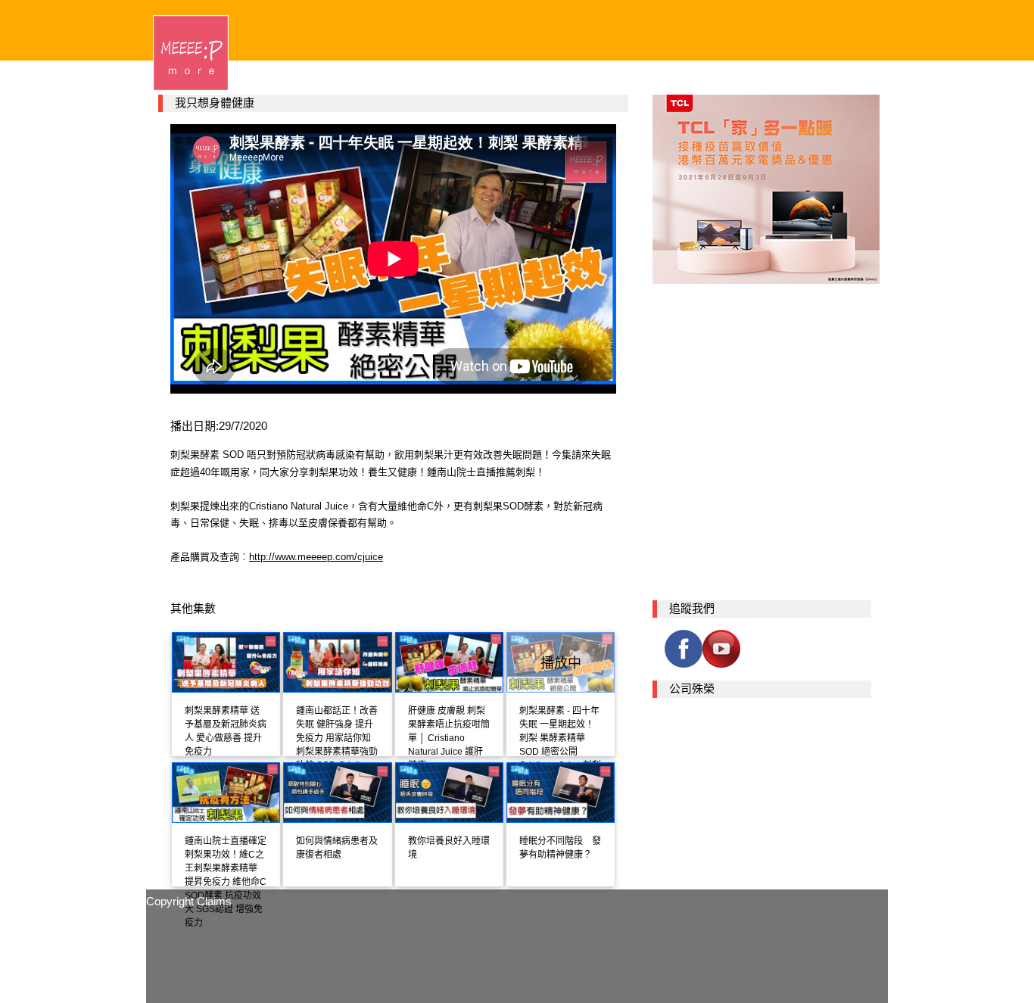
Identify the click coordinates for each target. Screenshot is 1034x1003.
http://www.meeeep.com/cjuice (316, 556)
